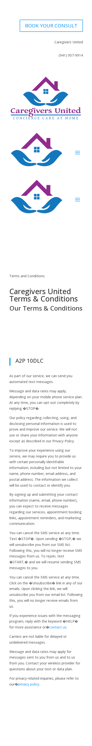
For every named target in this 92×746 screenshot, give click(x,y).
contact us (57, 627)
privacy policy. (29, 684)
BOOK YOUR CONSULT (51, 25)
